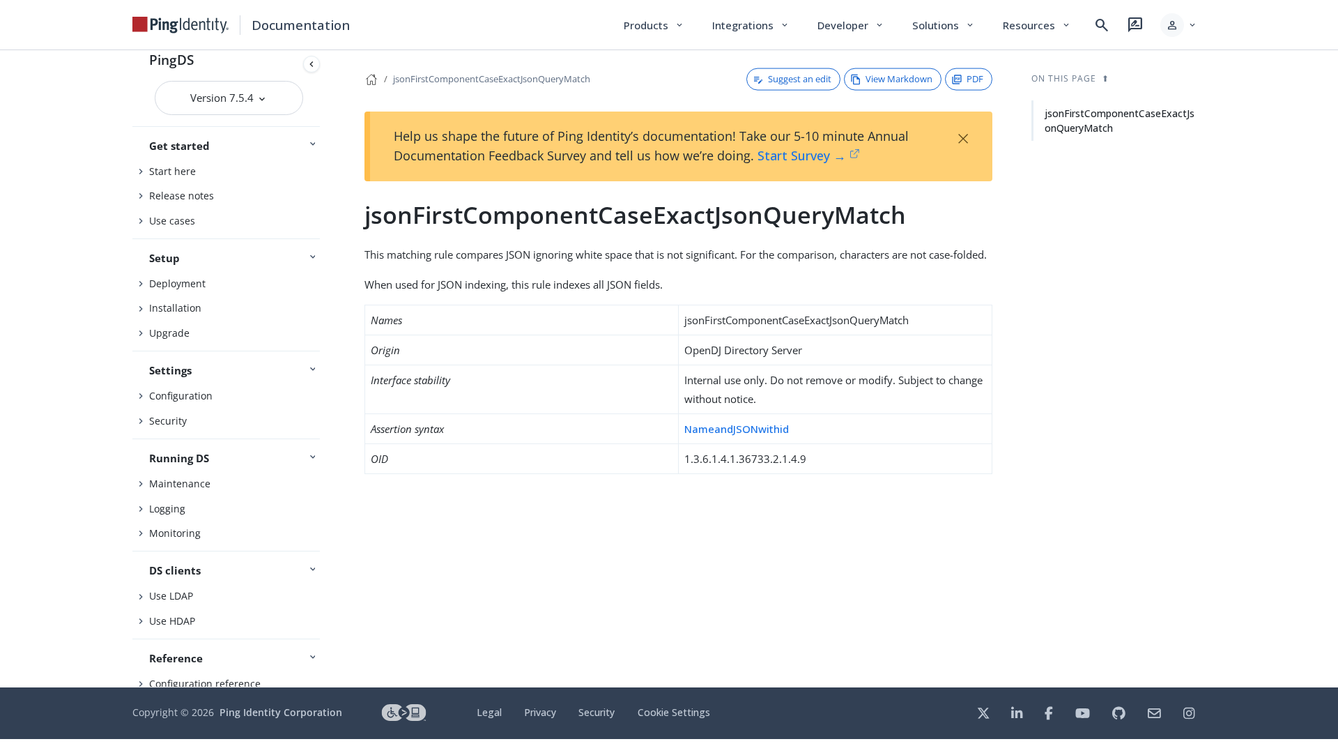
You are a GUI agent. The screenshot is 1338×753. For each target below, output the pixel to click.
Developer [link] (850, 25)
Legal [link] (489, 712)
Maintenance (179, 483)
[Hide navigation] (311, 64)
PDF (975, 79)
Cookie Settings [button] (674, 712)
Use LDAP (171, 595)
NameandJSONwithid (736, 429)
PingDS (171, 59)
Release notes (181, 195)
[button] (1179, 25)
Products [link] (654, 25)
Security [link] (596, 712)
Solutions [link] (943, 25)
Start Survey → (802, 155)
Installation (175, 307)
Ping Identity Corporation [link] (281, 712)
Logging (167, 508)
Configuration (181, 395)
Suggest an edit (799, 79)
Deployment (177, 283)
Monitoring (175, 533)
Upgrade (169, 333)
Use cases (172, 220)
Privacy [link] (540, 712)
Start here (172, 171)
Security (168, 420)
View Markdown (899, 79)
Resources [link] (1037, 25)
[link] (180, 25)
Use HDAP (172, 621)
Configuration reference (205, 683)
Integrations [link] (751, 25)
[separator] (325, 368)
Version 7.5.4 (223, 98)
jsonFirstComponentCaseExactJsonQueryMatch (491, 79)
